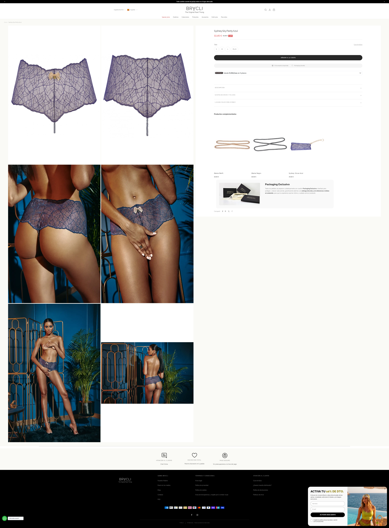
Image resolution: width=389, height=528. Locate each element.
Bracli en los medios (164, 485)
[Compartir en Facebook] (222, 211)
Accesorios (205, 17)
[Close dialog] (385, 489)
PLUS (234, 49)
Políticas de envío (258, 495)
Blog (159, 490)
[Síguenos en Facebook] (191, 515)
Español (132, 10)
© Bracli (182, 522)
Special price (166, 17)
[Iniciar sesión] (270, 10)
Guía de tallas (358, 44)
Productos (195, 17)
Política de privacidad (201, 485)
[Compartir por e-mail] (232, 211)
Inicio (5, 22)
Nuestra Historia (163, 480)
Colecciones (185, 17)
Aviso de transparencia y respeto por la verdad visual (211, 495)
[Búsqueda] (266, 10)
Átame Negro (256, 173)
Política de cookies (201, 490)
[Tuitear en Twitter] (228, 211)
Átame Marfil (218, 173)
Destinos (175, 17)
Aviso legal (198, 480)
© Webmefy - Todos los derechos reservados (198, 522)
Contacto (160, 495)
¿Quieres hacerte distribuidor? (262, 485)
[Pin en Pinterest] (225, 211)
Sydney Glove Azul (296, 173)
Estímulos (215, 17)
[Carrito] (274, 10)
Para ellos (224, 17)
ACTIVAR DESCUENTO (328, 515)
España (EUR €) (118, 10)
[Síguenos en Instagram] (197, 515)
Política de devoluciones (260, 490)
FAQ (159, 499)
